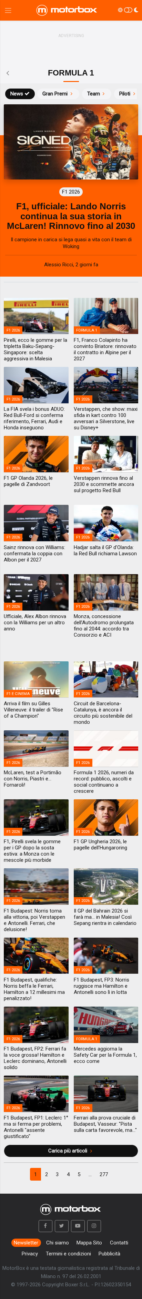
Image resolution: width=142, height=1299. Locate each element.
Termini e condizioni (68, 1254)
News (16, 94)
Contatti (119, 1243)
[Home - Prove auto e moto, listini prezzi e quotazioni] (67, 10)
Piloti (124, 94)
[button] (45, 1226)
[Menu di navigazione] (8, 10)
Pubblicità (109, 1254)
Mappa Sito (89, 1243)
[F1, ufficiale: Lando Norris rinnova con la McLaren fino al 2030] (71, 141)
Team (93, 94)
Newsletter (26, 1243)
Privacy (30, 1254)
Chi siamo (57, 1243)
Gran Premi (55, 94)
